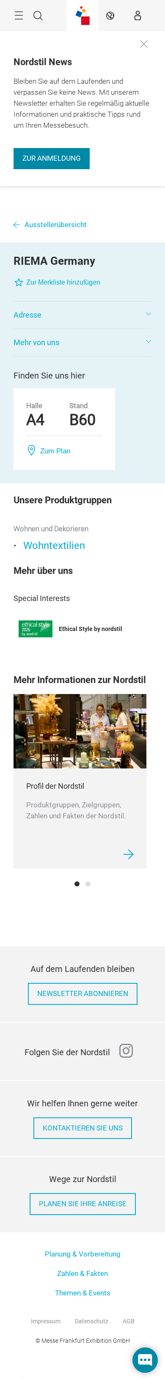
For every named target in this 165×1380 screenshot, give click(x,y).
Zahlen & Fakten (82, 1274)
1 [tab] (77, 883)
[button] (82, 315)
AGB (129, 1321)
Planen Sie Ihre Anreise (82, 1204)
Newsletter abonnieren (82, 994)
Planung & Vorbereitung (83, 1254)
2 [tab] (88, 883)
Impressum (45, 1321)
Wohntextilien (54, 545)
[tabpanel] (80, 781)
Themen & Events (82, 1293)
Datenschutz (91, 1321)
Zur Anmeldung (51, 158)
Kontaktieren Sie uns (83, 1128)
